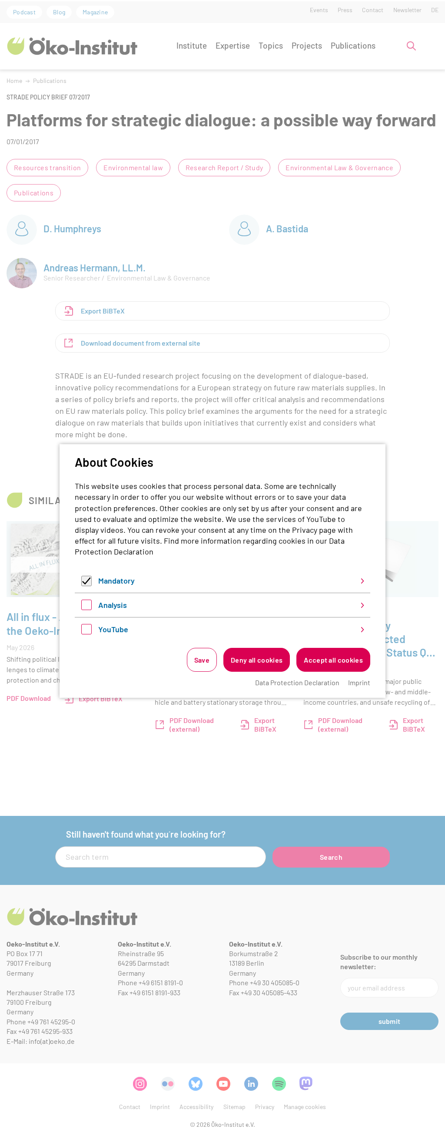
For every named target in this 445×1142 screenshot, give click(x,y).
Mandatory (116, 580)
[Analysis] (86, 607)
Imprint (359, 682)
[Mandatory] (86, 583)
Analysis (112, 605)
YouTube (113, 629)
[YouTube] (86, 631)
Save (201, 660)
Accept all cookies (333, 660)
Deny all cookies (256, 660)
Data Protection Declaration (297, 682)
